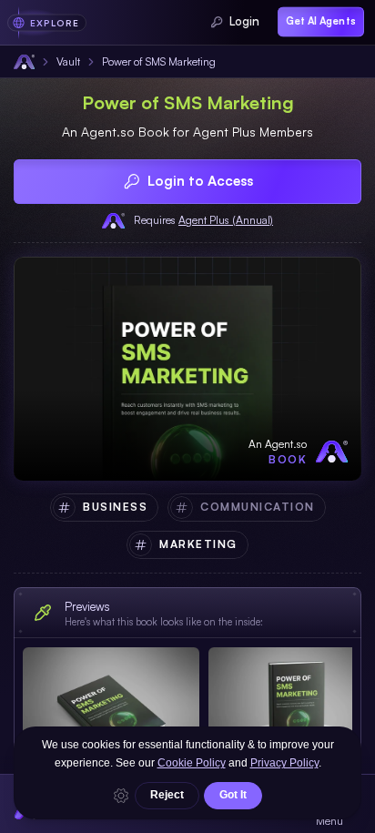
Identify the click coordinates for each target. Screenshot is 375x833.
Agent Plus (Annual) (225, 220)
